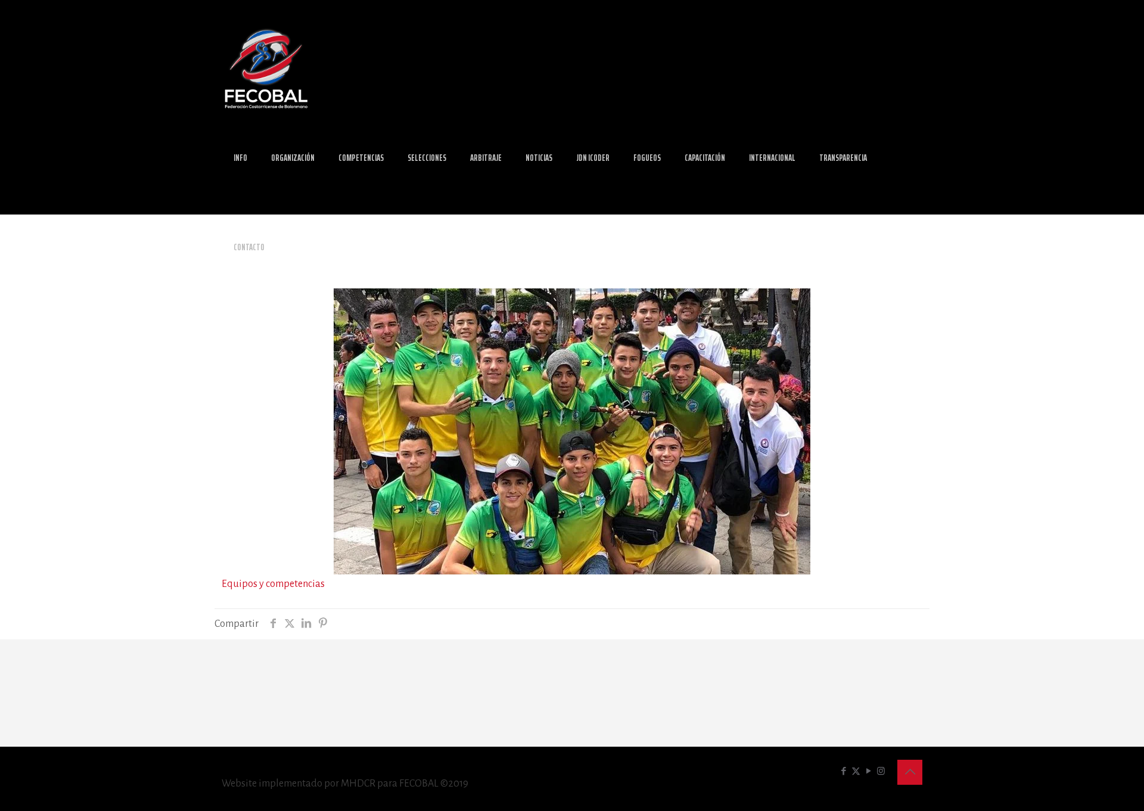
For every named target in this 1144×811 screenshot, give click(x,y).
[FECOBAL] (266, 68)
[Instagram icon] (880, 771)
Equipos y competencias (273, 584)
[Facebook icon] (843, 771)
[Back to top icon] (909, 772)
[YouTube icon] (868, 771)
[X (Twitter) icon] (855, 771)
